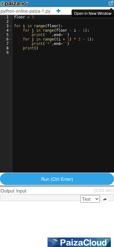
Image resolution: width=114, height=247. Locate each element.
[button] (10, 26)
